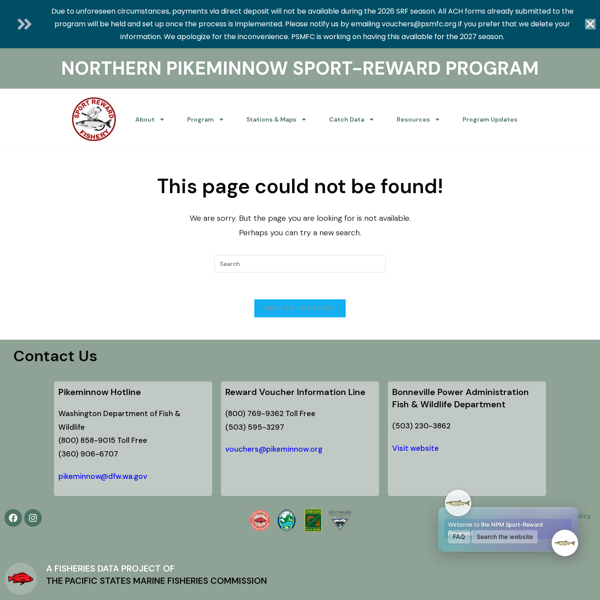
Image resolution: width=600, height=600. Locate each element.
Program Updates (490, 119)
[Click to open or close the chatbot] (565, 543)
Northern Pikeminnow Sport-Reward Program (300, 68)
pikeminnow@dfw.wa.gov (102, 476)
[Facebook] (13, 518)
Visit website (415, 448)
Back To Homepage (300, 308)
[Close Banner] (590, 24)
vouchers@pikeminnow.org (273, 449)
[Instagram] (33, 518)
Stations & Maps (271, 119)
